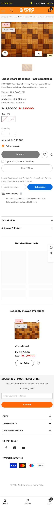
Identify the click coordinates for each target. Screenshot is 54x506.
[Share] (50, 154)
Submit (27, 404)
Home (3, 17)
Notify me (25, 363)
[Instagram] (15, 448)
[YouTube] (23, 448)
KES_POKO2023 (17, 92)
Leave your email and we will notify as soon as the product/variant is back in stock (26, 180)
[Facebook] (6, 448)
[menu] (3, 10)
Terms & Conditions (25, 161)
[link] (13, 286)
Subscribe (40, 186)
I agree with (10, 161)
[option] (27, 39)
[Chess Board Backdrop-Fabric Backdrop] (27, 330)
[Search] (11, 10)
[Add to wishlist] (44, 154)
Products (13, 17)
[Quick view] (37, 320)
